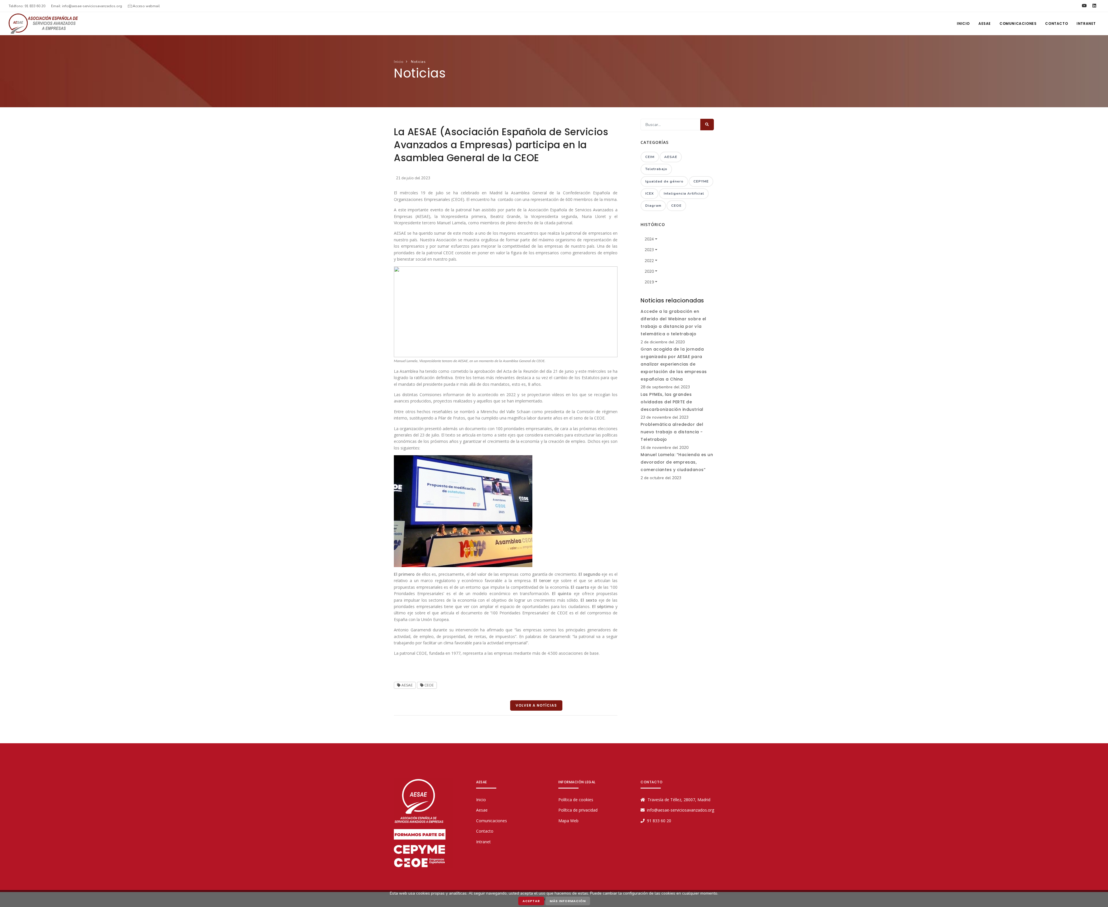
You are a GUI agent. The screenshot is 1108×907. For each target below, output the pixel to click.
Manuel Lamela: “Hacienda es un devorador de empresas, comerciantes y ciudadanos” (677, 462)
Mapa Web (568, 820)
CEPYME (701, 181)
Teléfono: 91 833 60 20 (27, 6)
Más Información (568, 901)
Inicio (398, 61)
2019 (649, 282)
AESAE (984, 23)
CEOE (429, 685)
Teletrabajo (656, 169)
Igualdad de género (664, 181)
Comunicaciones (1018, 23)
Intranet (483, 841)
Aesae (482, 810)
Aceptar (531, 901)
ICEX (649, 193)
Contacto (484, 831)
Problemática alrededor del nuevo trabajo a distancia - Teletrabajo (672, 431)
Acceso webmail (146, 6)
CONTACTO (1056, 23)
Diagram (653, 205)
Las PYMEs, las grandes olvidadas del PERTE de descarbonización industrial (672, 402)
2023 (649, 250)
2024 (649, 239)
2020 (649, 271)
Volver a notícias (536, 705)
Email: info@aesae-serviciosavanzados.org (86, 6)
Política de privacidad (578, 810)
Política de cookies (575, 799)
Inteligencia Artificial (684, 193)
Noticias (418, 61)
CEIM (649, 157)
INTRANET (1086, 23)
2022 (649, 261)
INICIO (963, 23)
